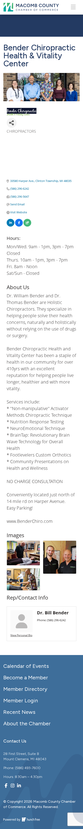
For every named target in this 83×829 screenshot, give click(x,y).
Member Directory (25, 689)
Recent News (19, 712)
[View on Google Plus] (27, 225)
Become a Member (25, 677)
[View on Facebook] (19, 225)
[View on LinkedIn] (10, 225)
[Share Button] (12, 123)
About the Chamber (27, 723)
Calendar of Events (26, 666)
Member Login (20, 700)
